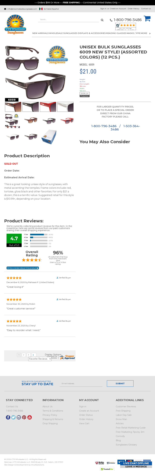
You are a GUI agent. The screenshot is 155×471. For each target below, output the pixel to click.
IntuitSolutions (37, 465)
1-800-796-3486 (104, 126)
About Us (47, 406)
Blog (118, 440)
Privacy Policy (50, 415)
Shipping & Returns (53, 419)
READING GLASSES (116, 33)
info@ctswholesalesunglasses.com (22, 9)
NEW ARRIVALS (40, 33)
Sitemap (8, 462)
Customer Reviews (126, 406)
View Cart (84, 423)
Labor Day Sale (124, 415)
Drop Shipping (50, 423)
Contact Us (146, 8)
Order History (133, 8)
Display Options (53, 354)
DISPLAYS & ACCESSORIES (92, 33)
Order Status (86, 415)
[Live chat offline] (136, 464)
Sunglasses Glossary (126, 444)
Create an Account (118, 8)
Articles (120, 423)
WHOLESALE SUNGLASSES (63, 33)
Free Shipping (123, 410)
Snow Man (121, 419)
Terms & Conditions (53, 410)
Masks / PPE (133, 33)
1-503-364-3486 (125, 127)
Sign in (103, 8)
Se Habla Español (51, 9)
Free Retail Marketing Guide (131, 427)
